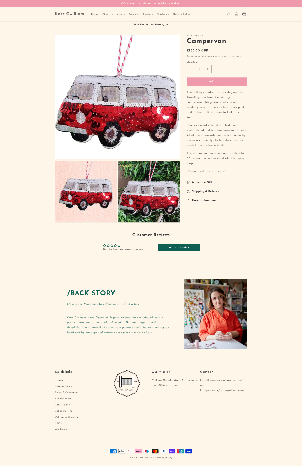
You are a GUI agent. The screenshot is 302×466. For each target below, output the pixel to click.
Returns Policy (63, 386)
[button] (107, 14)
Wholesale (61, 429)
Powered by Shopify (162, 458)
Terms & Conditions (66, 392)
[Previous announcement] (56, 3)
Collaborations (63, 411)
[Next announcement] (246, 3)
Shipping (209, 56)
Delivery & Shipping (66, 417)
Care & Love (62, 405)
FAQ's (58, 423)
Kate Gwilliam (145, 458)
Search (59, 380)
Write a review (179, 247)
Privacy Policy (63, 398)
